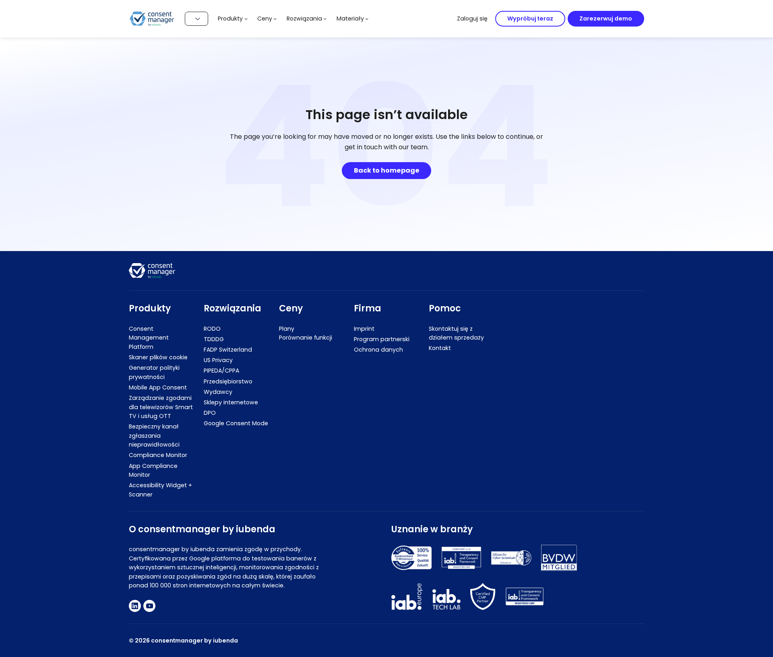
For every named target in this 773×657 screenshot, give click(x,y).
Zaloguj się (472, 18)
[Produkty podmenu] (246, 18)
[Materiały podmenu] (366, 18)
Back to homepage (387, 170)
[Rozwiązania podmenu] (325, 18)
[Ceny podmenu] (275, 18)
